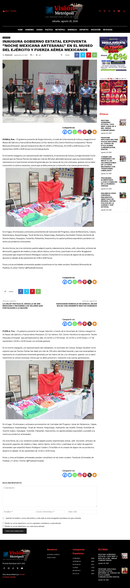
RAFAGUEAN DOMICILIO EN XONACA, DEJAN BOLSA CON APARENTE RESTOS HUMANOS (76, 305)
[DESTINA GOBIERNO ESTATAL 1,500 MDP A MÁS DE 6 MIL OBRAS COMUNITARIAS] (123, 122)
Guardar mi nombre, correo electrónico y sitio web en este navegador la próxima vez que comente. (43, 518)
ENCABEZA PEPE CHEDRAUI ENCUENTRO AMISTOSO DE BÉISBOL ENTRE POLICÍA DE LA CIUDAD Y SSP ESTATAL (108, 200)
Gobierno (6, 37)
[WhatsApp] (94, 55)
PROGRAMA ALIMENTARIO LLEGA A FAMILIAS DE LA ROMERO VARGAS (109, 182)
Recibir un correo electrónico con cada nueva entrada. (25, 526)
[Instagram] (104, 11)
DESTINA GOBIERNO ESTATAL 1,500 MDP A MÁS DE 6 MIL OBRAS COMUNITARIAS (108, 125)
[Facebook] (100, 11)
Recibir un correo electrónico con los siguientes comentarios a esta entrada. (33, 523)
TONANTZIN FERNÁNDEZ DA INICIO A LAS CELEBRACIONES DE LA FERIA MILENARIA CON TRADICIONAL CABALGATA (108, 164)
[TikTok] (109, 11)
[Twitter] (114, 11)
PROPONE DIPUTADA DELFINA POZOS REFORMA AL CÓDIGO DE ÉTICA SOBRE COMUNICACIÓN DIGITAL (109, 143)
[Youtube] (118, 11)
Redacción (8, 55)
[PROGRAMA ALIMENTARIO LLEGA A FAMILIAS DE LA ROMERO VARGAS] (123, 180)
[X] (89, 132)
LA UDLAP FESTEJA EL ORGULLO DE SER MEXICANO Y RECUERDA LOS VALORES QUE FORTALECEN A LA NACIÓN (23, 306)
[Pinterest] (88, 55)
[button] (124, 11)
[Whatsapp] (74, 132)
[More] (94, 132)
